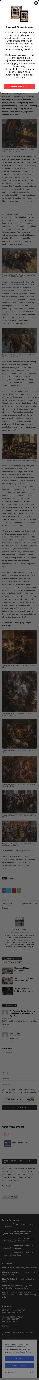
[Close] (36, 3)
